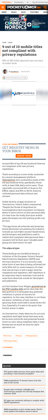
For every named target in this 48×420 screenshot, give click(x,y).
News (4, 12)
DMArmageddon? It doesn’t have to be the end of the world (22, 381)
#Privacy (7, 335)
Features (34, 12)
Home (4, 42)
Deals (14, 12)
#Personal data (10, 341)
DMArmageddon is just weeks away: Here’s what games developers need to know (23, 410)
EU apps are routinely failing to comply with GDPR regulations (24, 401)
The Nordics (19, 2)
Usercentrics (8, 180)
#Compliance (31, 335)
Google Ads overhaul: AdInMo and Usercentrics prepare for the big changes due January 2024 (24, 391)
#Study (18, 335)
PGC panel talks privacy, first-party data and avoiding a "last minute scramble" (24, 372)
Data (23, 12)
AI (28, 2)
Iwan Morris (15, 71)
